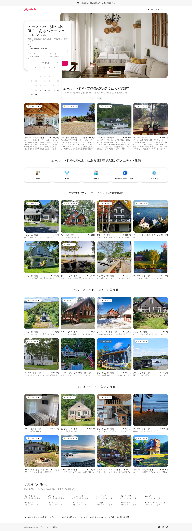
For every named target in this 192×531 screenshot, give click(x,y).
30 (32, 95)
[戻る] (92, 98)
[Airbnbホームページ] (30, 9)
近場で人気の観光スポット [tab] (67, 489)
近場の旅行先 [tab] (29, 489)
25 (40, 90)
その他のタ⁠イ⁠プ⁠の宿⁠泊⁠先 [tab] (46, 489)
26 (45, 90)
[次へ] (100, 98)
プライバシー (45, 527)
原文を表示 (111, 3)
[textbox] (38, 56)
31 (36, 95)
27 (49, 90)
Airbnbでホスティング (157, 9)
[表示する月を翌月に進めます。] (57, 63)
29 (58, 90)
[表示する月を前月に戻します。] (32, 63)
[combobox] (48, 48)
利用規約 (55, 527)
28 (53, 90)
